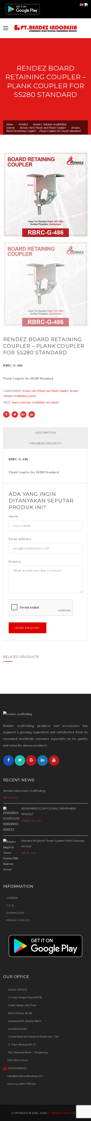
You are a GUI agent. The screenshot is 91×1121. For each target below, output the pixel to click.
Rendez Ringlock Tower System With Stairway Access (52, 843)
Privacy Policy (18, 920)
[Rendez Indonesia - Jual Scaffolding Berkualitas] (45, 28)
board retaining (21, 402)
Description (45, 432)
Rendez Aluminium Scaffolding (24, 790)
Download (15, 912)
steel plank (52, 402)
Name (13, 516)
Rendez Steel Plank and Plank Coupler (43, 127)
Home (9, 124)
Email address (20, 539)
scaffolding (38, 402)
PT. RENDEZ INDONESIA (63, 1113)
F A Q (10, 905)
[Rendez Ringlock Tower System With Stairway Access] (11, 855)
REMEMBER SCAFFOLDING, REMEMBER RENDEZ (48, 811)
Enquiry (15, 561)
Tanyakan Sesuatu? (45, 443)
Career (12, 897)
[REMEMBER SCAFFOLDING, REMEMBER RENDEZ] (11, 819)
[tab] (45, 432)
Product (23, 124)
